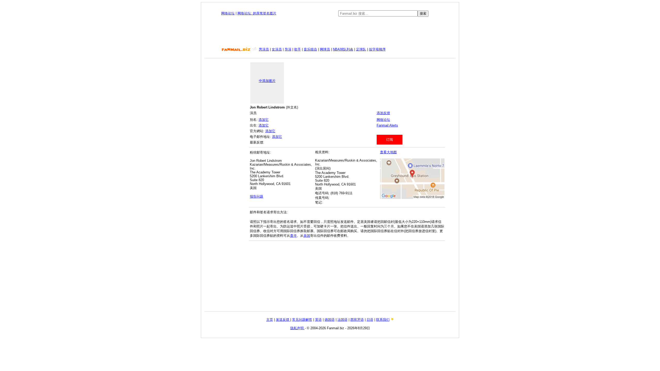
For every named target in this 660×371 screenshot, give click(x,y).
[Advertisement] (330, 32)
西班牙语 (357, 320)
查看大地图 (388, 152)
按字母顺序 (377, 49)
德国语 (330, 320)
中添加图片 (267, 81)
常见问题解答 (302, 320)
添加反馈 (383, 113)
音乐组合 (310, 49)
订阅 (389, 139)
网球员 (325, 49)
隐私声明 (297, 328)
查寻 (293, 236)
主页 (269, 320)
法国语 (342, 320)
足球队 (361, 49)
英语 (318, 320)
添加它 (264, 120)
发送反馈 (283, 320)
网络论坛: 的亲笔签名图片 (256, 13)
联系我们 (383, 320)
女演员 (277, 49)
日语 (370, 320)
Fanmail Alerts (387, 125)
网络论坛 (228, 13)
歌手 (297, 49)
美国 (306, 236)
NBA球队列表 (343, 49)
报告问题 (256, 196)
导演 (288, 49)
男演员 (264, 49)
